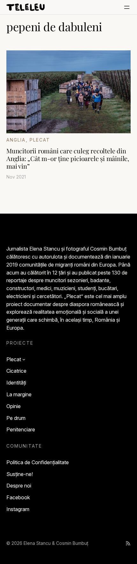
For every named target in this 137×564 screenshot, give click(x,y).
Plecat (40, 140)
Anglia (16, 140)
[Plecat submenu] (23, 359)
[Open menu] (127, 7)
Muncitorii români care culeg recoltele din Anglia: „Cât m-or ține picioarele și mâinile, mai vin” (67, 158)
